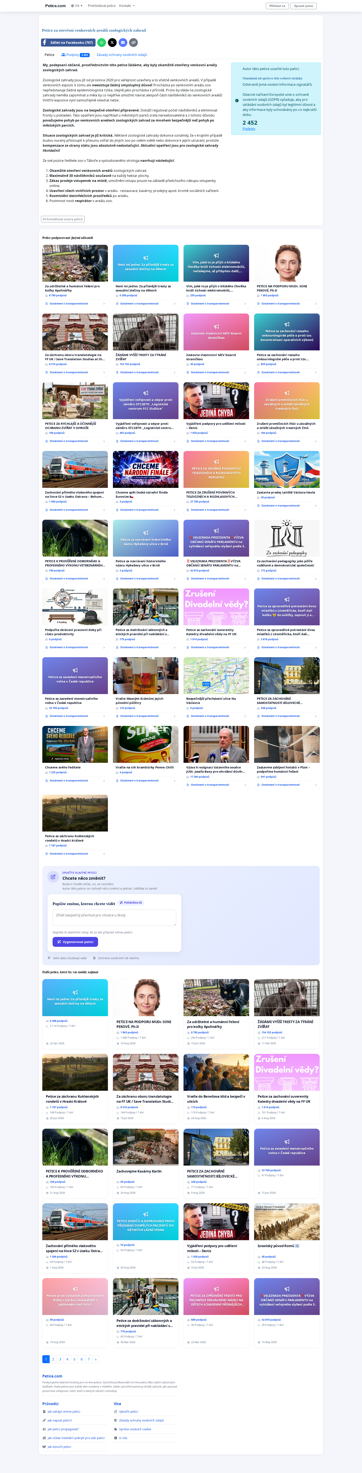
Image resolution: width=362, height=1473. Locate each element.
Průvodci (50, 1403)
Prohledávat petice (102, 6)
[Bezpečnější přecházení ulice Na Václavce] (216, 689)
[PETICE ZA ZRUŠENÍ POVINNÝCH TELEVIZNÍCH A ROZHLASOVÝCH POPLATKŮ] (216, 483)
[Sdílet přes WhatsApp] (101, 42)
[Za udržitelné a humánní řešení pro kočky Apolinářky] (75, 276)
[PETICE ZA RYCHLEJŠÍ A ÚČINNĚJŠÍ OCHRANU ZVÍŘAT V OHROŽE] (75, 414)
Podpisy (77, 54)
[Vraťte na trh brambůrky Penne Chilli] (145, 755)
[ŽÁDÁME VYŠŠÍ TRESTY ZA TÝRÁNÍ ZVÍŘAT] (145, 345)
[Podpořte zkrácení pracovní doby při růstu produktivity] (75, 620)
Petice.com (55, 6)
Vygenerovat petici (78, 942)
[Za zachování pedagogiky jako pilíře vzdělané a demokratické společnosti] (287, 551)
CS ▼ (79, 5)
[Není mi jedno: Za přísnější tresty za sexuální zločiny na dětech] (145, 276)
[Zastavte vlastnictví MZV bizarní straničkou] (216, 345)
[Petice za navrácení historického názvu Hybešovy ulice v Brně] (145, 551)
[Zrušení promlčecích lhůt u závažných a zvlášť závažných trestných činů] (287, 414)
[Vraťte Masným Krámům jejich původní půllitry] (145, 689)
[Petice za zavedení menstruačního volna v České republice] (75, 689)
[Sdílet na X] (112, 42)
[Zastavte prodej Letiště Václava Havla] (287, 480)
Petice (49, 54)
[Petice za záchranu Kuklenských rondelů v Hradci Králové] (75, 826)
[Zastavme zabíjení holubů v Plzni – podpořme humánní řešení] (287, 758)
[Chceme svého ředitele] (75, 755)
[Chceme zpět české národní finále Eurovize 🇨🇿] (145, 483)
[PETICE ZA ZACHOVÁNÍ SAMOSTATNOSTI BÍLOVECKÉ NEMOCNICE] (287, 689)
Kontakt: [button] (125, 6)
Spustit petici (303, 6)
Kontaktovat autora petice (65, 219)
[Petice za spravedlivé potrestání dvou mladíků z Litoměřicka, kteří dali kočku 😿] (287, 620)
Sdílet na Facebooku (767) (71, 42)
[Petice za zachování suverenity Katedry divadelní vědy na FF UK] (216, 620)
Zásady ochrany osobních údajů (122, 54)
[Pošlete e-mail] (123, 42)
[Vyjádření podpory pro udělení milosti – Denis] (216, 414)
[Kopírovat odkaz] (133, 42)
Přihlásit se (277, 6)
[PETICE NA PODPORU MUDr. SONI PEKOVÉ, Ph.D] (287, 276)
